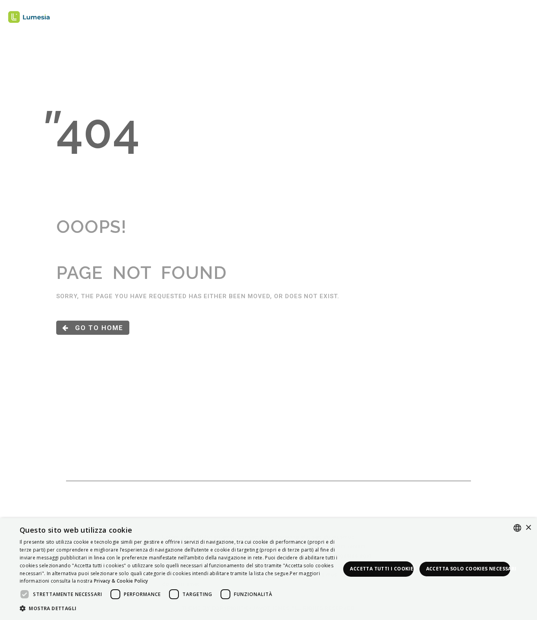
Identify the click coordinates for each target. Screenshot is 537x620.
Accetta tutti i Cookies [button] (381, 568)
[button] (180, 608)
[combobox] (517, 528)
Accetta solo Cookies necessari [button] (468, 568)
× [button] (528, 528)
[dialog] (268, 569)
